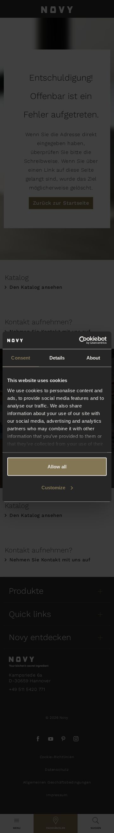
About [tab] (93, 357)
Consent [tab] (20, 357)
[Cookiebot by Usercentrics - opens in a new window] (80, 340)
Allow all (57, 466)
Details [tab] (57, 357)
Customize (53, 487)
